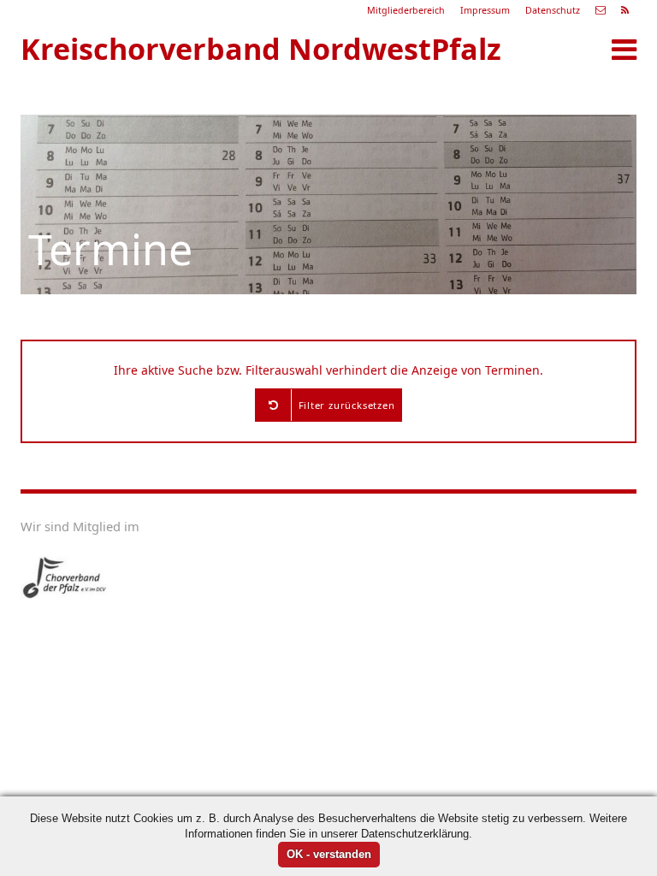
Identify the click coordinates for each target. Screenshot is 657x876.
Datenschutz (552, 10)
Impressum (485, 10)
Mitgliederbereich (406, 10)
